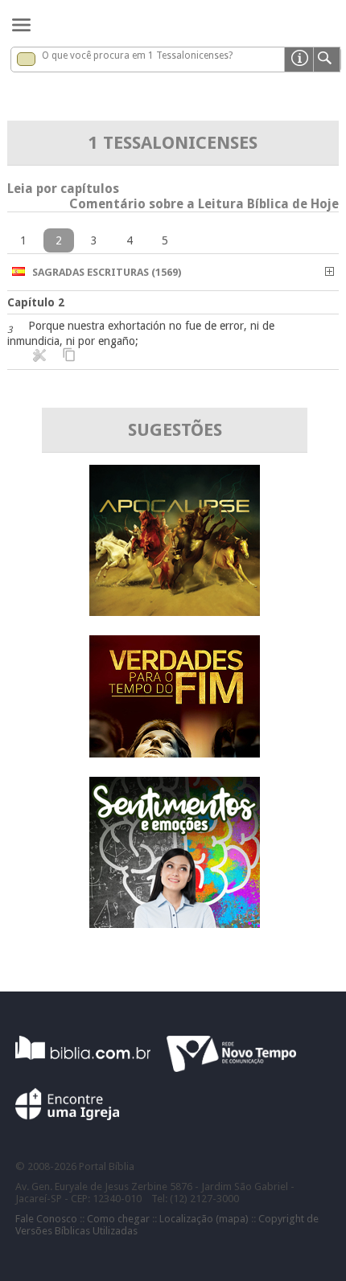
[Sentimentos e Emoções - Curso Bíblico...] (174, 923)
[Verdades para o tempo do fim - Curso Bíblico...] (174, 753)
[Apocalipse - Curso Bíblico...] (174, 611)
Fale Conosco (46, 1219)
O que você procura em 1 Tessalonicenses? (137, 55)
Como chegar (118, 1219)
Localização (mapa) (204, 1219)
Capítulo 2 (35, 302)
